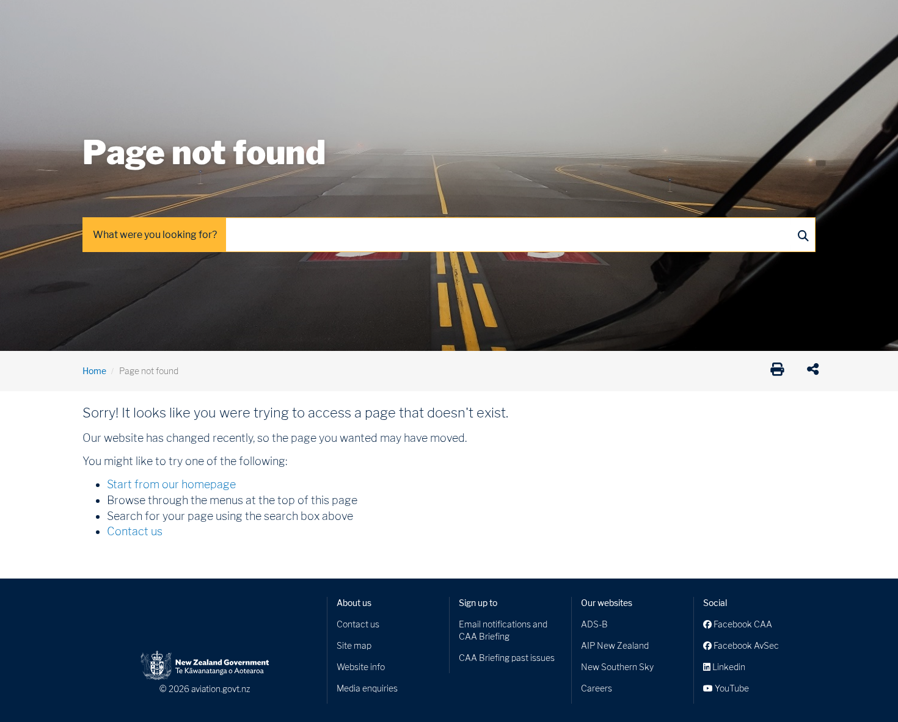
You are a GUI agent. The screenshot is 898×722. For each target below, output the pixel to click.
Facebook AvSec (745, 645)
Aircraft (97, 18)
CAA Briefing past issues (507, 657)
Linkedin (727, 667)
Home (94, 371)
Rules (533, 18)
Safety (577, 18)
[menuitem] (102, 21)
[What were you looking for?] (802, 235)
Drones (261, 18)
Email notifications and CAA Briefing (503, 630)
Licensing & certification (343, 18)
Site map (354, 645)
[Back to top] (864, 688)
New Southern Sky (617, 667)
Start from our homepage (171, 484)
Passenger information (456, 18)
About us (354, 602)
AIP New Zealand (615, 645)
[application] (816, 371)
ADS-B (594, 624)
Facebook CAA (742, 624)
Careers (596, 688)
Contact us (134, 531)
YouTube (731, 688)
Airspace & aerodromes (179, 18)
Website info (361, 667)
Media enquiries (367, 688)
